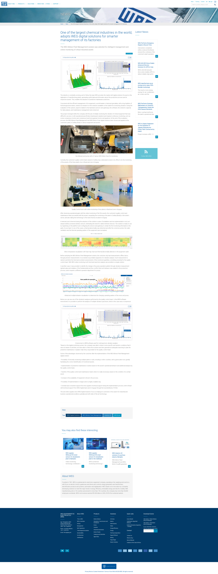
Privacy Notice (89, 571)
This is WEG (80, 519)
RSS (114, 571)
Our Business (80, 535)
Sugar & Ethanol (114, 535)
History (78, 523)
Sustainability (80, 533)
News (192, 1)
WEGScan (117, 415)
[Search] (215, 4)
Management (80, 526)
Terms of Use (108, 571)
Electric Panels (97, 532)
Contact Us (129, 535)
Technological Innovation (83, 530)
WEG (3, 4)
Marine (111, 521)
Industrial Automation (99, 529)
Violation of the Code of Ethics (134, 542)
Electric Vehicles (114, 542)
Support (56, 4)
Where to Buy (130, 537)
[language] (215, 1)
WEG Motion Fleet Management (92, 415)
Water (111, 526)
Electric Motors (97, 519)
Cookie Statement (99, 571)
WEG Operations (81, 528)
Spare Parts (96, 536)
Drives (95, 525)
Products (21, 4)
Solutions (31, 4)
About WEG (11, 4)
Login (211, 1)
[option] (73, 451)
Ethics (48, 4)
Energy (111, 530)
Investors (41, 4)
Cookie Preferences (110, 566)
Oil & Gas (112, 519)
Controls (96, 527)
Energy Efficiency (114, 528)
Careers (203, 1)
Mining (111, 537)
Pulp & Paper (113, 539)
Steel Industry (113, 523)
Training (197, 1)
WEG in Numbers (81, 521)
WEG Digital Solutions (73, 415)
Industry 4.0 (107, 415)
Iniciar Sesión (130, 519)
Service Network (130, 540)
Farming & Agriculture (115, 533)
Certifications (80, 537)
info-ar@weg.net (67, 532)
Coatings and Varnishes (99, 534)
